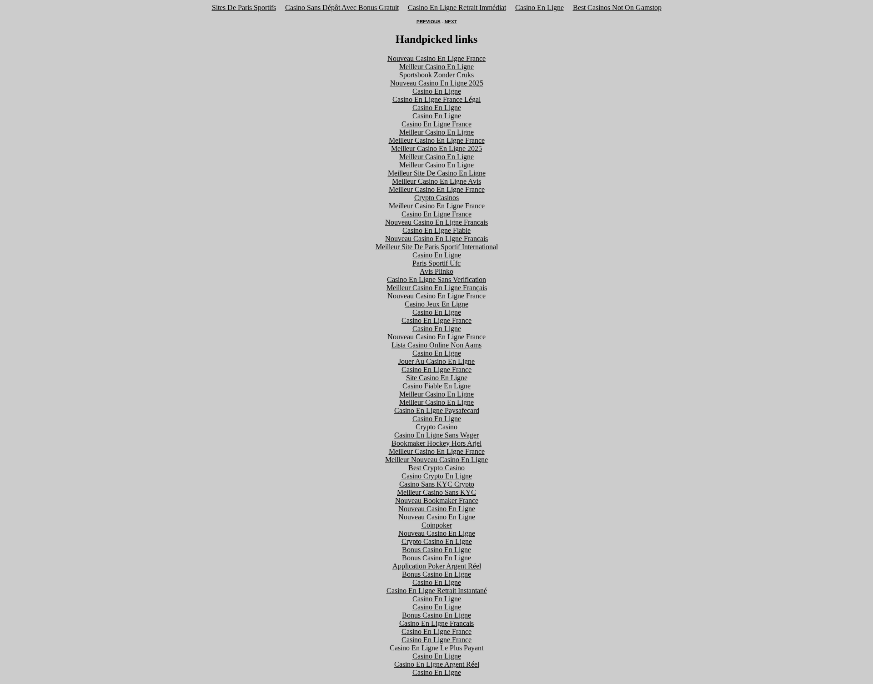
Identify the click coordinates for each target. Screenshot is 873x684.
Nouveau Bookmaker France (436, 500)
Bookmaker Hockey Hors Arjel (436, 443)
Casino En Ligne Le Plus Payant (436, 648)
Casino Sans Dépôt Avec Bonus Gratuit (342, 7)
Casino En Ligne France (436, 124)
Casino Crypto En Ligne (436, 476)
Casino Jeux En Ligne (436, 304)
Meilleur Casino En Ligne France (437, 140)
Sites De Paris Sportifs (244, 7)
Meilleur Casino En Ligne (436, 66)
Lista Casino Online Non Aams (436, 345)
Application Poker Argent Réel (436, 566)
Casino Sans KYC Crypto (436, 484)
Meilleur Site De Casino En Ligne (437, 173)
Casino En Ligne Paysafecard (436, 410)
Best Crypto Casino (436, 468)
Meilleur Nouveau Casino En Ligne (436, 459)
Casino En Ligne (539, 7)
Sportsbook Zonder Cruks (436, 75)
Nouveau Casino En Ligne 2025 (436, 83)
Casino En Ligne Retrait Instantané (436, 590)
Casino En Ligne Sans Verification (436, 279)
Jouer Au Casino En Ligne (436, 361)
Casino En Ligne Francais (436, 623)
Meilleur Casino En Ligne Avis (436, 181)
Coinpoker (436, 525)
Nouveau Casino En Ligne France (436, 58)
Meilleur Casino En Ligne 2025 (436, 148)
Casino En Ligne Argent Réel (436, 664)
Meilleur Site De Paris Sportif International (437, 247)
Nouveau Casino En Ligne (436, 509)
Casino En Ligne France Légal (436, 99)
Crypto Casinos (436, 197)
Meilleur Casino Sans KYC (436, 492)
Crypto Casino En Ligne (436, 541)
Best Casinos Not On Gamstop (617, 7)
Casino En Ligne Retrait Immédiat (457, 7)
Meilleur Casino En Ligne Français (436, 288)
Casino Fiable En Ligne (436, 386)
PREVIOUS (428, 21)
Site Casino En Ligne (436, 378)
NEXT (451, 21)
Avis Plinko (436, 271)
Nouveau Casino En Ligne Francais (436, 222)
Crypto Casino (436, 427)
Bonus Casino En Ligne (436, 549)
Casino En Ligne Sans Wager (436, 435)
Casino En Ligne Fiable (436, 230)
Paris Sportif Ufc (436, 263)
